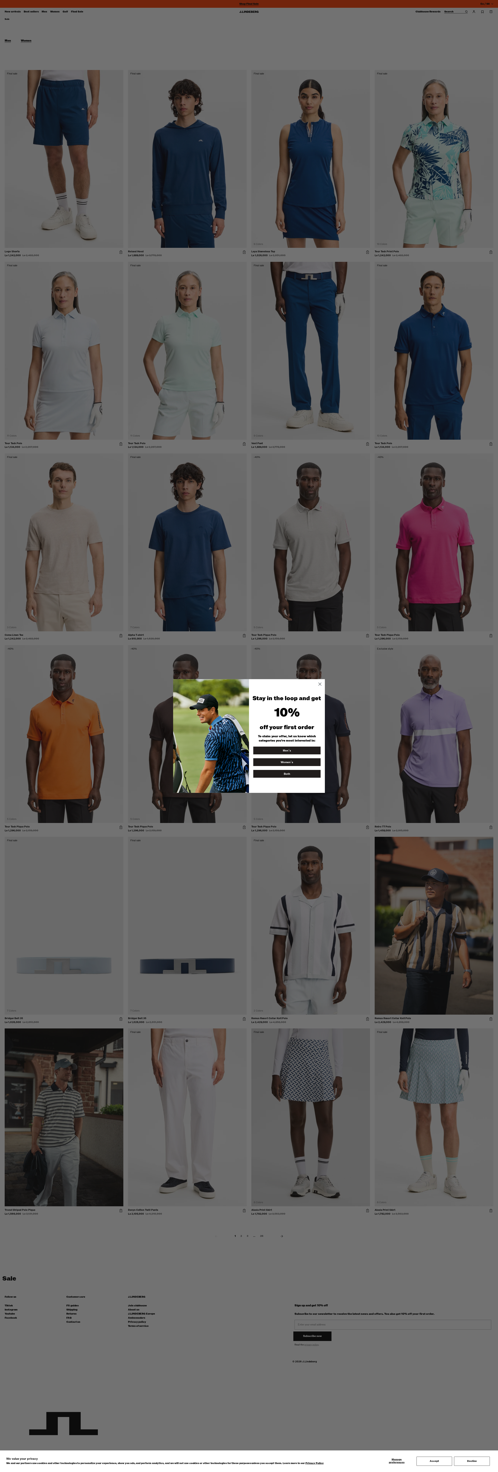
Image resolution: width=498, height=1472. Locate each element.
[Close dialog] (320, 684)
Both (287, 773)
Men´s (287, 750)
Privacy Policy (314, 1463)
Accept (434, 1461)
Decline (472, 1461)
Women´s (287, 762)
